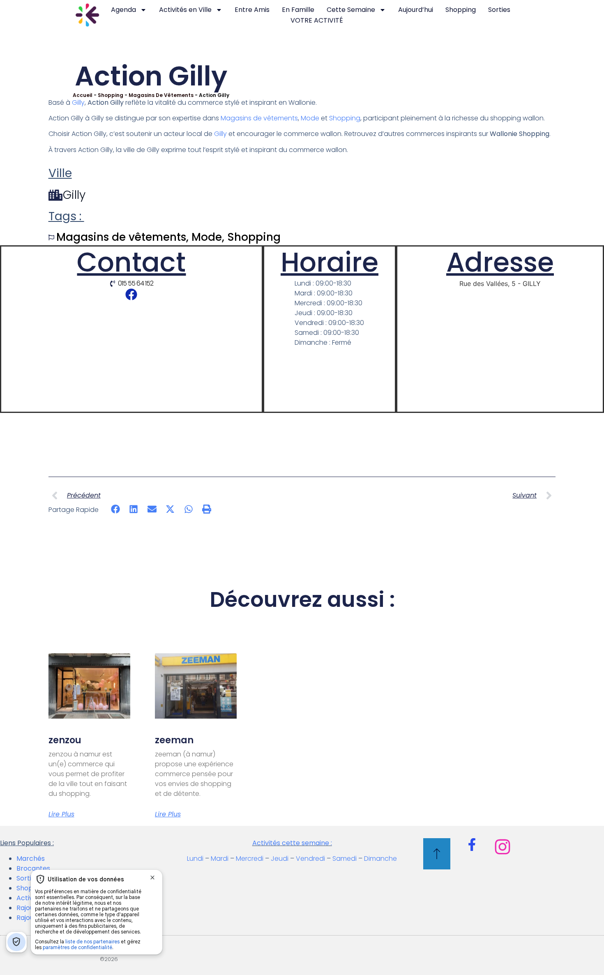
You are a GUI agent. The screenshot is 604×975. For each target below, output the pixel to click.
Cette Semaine (351, 9)
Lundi (195, 858)
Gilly (78, 102)
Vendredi (310, 858)
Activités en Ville (185, 9)
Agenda (123, 9)
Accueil (82, 95)
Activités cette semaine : (292, 843)
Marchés (30, 858)
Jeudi (279, 858)
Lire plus (61, 814)
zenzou (64, 740)
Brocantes (33, 868)
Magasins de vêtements (161, 95)
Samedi (344, 858)
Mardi (219, 858)
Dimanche (380, 858)
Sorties (499, 9)
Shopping (460, 9)
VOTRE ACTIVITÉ (316, 20)
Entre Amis (252, 9)
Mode (310, 118)
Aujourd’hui (415, 9)
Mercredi (249, 858)
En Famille (298, 9)
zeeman (174, 740)
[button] (115, 509)
